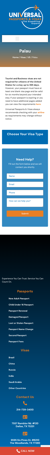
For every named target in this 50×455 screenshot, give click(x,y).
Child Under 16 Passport (21, 304)
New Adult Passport (19, 298)
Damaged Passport (18, 317)
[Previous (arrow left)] (4, 227)
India (11, 376)
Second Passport (18, 335)
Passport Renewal (18, 310)
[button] (17, 38)
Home (16, 57)
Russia (12, 369)
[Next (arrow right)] (45, 227)
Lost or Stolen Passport (21, 323)
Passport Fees (16, 341)
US (29, 57)
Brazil (11, 357)
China (12, 363)
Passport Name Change (21, 329)
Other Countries (17, 388)
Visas (23, 57)
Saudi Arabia (15, 382)
